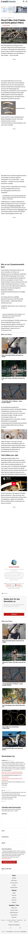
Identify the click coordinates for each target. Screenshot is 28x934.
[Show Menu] (26, 1)
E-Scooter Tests (14, 910)
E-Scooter (14, 895)
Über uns (10, 921)
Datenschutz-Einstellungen (14, 924)
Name (3, 830)
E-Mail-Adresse (5, 836)
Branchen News (14, 887)
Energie (14, 897)
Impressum (3, 920)
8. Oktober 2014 (15, 25)
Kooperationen (19, 920)
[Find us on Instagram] (12, 928)
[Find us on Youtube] (17, 928)
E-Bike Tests (14, 908)
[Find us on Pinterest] (15, 928)
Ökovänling (21, 209)
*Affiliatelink (16, 921)
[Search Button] (23, 1)
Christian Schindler (6, 25)
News (5, 17)
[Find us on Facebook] (7, 928)
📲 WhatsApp (18, 585)
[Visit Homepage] (8, 1)
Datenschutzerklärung (7, 849)
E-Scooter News (14, 882)
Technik (14, 885)
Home (2, 17)
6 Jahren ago (11, 760)
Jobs (25, 920)
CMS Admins (23, 931)
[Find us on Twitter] (10, 928)
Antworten (4, 787)
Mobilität (9, 17)
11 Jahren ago (8, 790)
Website (3, 842)
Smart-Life (14, 900)
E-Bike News (14, 880)
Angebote (14, 902)
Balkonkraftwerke (14, 912)
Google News (9, 585)
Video (6, 593)
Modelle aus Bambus (15, 205)
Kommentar (5, 813)
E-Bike (13, 17)
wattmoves (10, 931)
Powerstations (14, 915)
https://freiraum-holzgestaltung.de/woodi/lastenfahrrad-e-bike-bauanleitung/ (12, 778)
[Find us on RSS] (20, 928)
